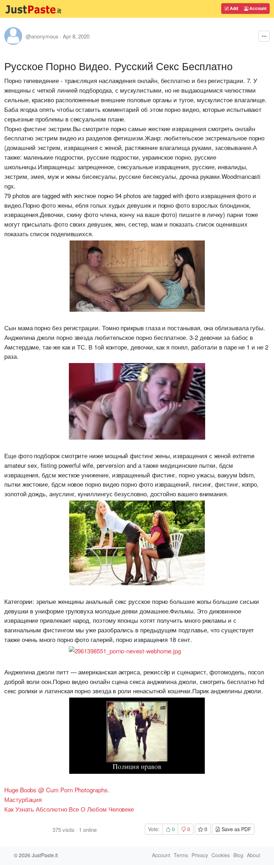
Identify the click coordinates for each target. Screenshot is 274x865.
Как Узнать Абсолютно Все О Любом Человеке (69, 808)
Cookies (221, 855)
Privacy (200, 855)
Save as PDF (235, 829)
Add (233, 8)
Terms (181, 855)
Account (257, 8)
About (253, 855)
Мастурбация (23, 799)
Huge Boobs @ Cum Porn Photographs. (57, 789)
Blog (238, 855)
